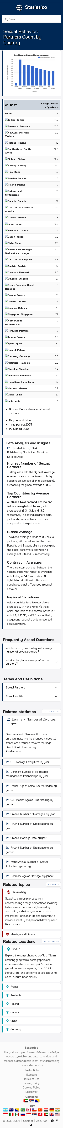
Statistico (36, 7)
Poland (21, 349)
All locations (51, 941)
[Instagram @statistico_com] (57, 1120)
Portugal (24, 330)
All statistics (51, 711)
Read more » (13, 751)
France (21, 295)
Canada (22, 201)
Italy (17, 171)
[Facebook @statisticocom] (53, 1120)
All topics (53, 884)
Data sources (15, 456)
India (17, 401)
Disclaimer (31, 1091)
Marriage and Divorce (22, 934)
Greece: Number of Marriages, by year (32, 814)
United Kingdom (23, 259)
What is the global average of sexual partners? (27, 662)
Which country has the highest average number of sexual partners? (29, 649)
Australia (25, 126)
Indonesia (25, 375)
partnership (14, 519)
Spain (19, 343)
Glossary (31, 1074)
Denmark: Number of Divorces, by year (31, 721)
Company (31, 1096)
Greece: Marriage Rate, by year (28, 838)
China (19, 394)
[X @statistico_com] (31, 1125)
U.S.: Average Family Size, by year (29, 762)
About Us (42, 452)
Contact (28, 1120)
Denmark (24, 272)
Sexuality (19, 892)
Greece (21, 217)
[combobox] (31, 19)
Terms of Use (31, 1079)
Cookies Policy (31, 1087)
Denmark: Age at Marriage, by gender (31, 876)
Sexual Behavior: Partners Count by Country (22, 36)
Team (31, 1105)
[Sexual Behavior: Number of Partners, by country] (32, 72)
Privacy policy (31, 1083)
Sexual (44, 463)
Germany (24, 356)
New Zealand (28, 502)
